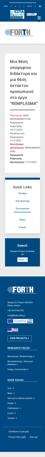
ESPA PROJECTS (18, 338)
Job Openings (22, 201)
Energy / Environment (17, 369)
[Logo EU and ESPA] (17, 14)
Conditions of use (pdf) (18, 431)
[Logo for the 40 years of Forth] (32, 14)
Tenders (22, 193)
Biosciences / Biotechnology (20, 356)
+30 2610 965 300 (16, 310)
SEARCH (6, 6)
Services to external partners (20, 398)
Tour (10, 388)
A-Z (15, 6)
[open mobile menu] (39, 18)
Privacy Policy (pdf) (17, 437)
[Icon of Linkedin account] (40, 6)
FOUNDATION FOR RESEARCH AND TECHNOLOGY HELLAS (22, 2)
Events (22, 227)
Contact (29, 6)
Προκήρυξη (16, 115)
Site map (34, 437)
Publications (13, 408)
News (23, 219)
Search (21, 259)
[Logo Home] (22, 33)
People (11, 403)
